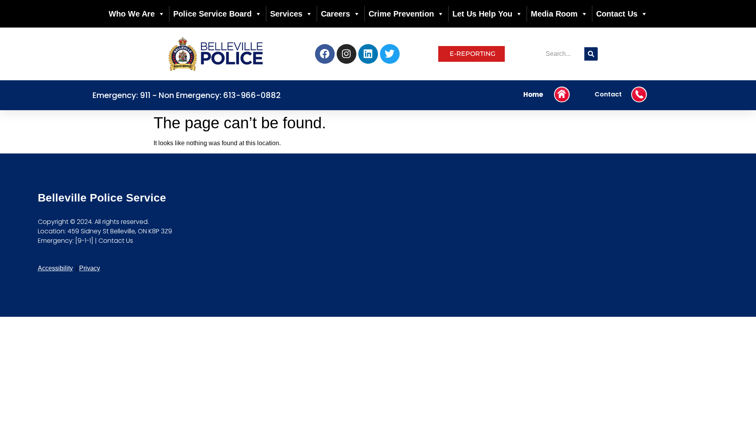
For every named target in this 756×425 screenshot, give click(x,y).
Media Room (554, 13)
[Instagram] (346, 54)
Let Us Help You (482, 13)
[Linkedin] (368, 54)
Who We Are (132, 13)
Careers (335, 13)
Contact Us (616, 13)
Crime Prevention (401, 13)
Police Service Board (212, 13)
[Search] (591, 54)
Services (286, 13)
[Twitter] (390, 54)
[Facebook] (325, 54)
